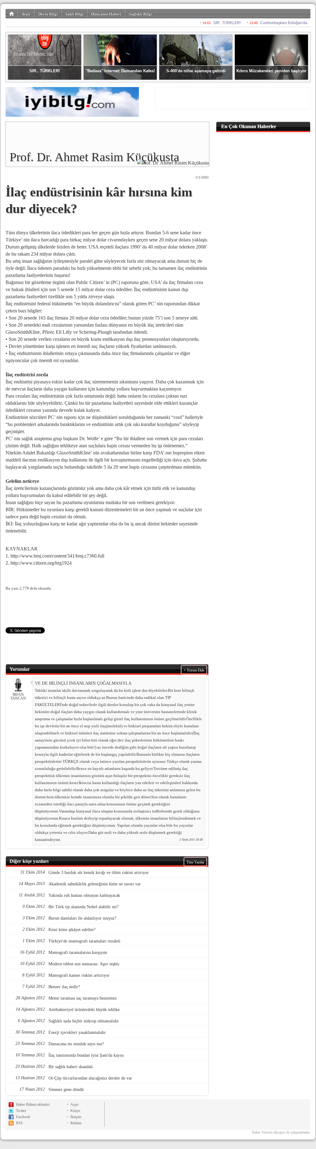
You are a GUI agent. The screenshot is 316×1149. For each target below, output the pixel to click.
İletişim (75, 1117)
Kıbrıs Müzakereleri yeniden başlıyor (271, 71)
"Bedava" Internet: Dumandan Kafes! (120, 71)
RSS (19, 1123)
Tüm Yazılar (195, 862)
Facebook (23, 1117)
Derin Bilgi (48, 14)
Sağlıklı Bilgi (140, 14)
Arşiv (26, 14)
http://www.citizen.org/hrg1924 (41, 563)
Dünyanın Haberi (106, 14)
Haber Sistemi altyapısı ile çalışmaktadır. (281, 1132)
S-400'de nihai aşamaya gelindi (196, 71)
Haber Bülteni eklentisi (32, 1104)
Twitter (21, 1111)
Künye (75, 1111)
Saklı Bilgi (74, 14)
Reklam (75, 1123)
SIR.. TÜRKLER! (44, 71)
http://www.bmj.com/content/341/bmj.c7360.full (57, 555)
